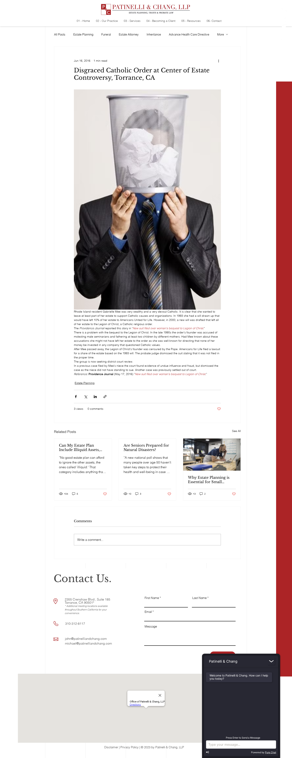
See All (236, 431)
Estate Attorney (129, 34)
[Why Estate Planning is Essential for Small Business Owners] (212, 454)
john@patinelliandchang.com (86, 639)
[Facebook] (284, 19)
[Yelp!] (284, 11)
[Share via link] (105, 396)
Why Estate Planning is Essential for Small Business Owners (208, 479)
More (220, 34)
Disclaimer (111, 747)
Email (148, 611)
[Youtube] (284, 51)
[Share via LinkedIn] (95, 396)
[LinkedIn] (284, 35)
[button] (284, 752)
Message (151, 626)
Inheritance (154, 34)
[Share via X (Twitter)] (85, 396)
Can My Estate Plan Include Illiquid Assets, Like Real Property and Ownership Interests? (80, 447)
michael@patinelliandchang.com (88, 643)
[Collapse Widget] (271, 661)
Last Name (199, 597)
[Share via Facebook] (76, 396)
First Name (152, 597)
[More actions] (218, 60)
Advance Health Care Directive (189, 34)
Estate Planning (83, 34)
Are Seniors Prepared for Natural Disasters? (146, 447)
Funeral (106, 34)
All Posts (59, 34)
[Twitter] (284, 27)
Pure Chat (270, 752)
